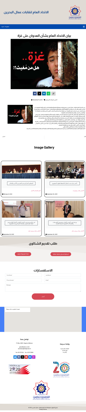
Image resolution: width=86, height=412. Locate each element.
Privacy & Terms (43, 409)
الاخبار (55, 100)
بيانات (79, 190)
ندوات (35, 231)
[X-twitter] (22, 357)
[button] (83, 26)
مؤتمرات (75, 190)
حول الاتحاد (64, 350)
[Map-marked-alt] (15, 357)
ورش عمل (30, 231)
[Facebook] (18, 357)
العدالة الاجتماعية (49, 100)
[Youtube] (26, 357)
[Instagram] (33, 357)
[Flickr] (30, 357)
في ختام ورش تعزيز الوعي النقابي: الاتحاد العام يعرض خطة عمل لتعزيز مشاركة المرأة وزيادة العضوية (21, 223)
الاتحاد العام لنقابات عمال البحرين (26, 12)
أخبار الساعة (38, 190)
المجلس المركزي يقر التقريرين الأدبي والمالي (21, 183)
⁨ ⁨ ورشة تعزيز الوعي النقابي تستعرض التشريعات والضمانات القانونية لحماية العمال (64, 223)
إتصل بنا (65, 352)
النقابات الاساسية (65, 348)
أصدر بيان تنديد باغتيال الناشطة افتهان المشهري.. (65, 183)
